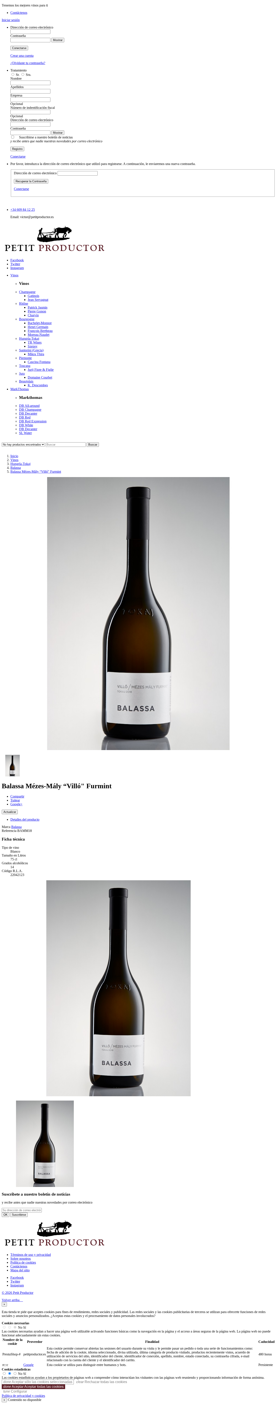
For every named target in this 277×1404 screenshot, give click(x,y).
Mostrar (58, 40)
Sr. (18, 74)
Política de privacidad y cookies (23, 1396)
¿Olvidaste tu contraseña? (27, 63)
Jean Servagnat (38, 299)
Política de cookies (23, 1262)
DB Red (25, 417)
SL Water (25, 433)
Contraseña (18, 36)
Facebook (17, 260)
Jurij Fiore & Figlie (41, 369)
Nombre (16, 78)
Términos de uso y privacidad (30, 1254)
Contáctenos (18, 12)
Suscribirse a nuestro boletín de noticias (56, 139)
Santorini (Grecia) (31, 350)
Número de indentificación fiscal (32, 107)
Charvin (33, 315)
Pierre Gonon (37, 311)
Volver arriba (12, 1300)
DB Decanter (28, 413)
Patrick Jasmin (37, 307)
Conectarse (19, 48)
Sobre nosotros (20, 1258)
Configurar (15, 1391)
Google (28, 1365)
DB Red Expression (33, 421)
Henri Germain (38, 327)
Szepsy (32, 346)
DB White (26, 425)
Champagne (27, 292)
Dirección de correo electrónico (31, 27)
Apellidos (17, 87)
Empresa (16, 95)
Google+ (16, 804)
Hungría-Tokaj (29, 338)
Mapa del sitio (20, 1270)
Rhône (23, 303)
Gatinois (33, 296)
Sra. (28, 74)
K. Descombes (38, 385)
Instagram (17, 268)
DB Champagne (30, 409)
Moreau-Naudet (38, 334)
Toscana (24, 366)
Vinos (14, 275)
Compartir (17, 796)
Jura (22, 373)
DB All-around (29, 406)
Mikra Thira (36, 354)
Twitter (15, 264)
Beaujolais (26, 381)
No (20, 1327)
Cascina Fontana (39, 362)
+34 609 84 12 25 (22, 209)
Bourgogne (26, 319)
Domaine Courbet (40, 377)
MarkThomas (19, 389)
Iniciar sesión (11, 20)
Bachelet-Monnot (40, 323)
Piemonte (25, 358)
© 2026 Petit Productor (17, 1293)
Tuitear (15, 800)
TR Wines (35, 342)
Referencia (9, 831)
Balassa (16, 827)
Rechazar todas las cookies (101, 1382)
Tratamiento (18, 70)
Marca (6, 827)
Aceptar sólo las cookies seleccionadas (37, 1382)
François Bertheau (40, 331)
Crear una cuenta (22, 55)
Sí (24, 1327)
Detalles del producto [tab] (24, 819)
